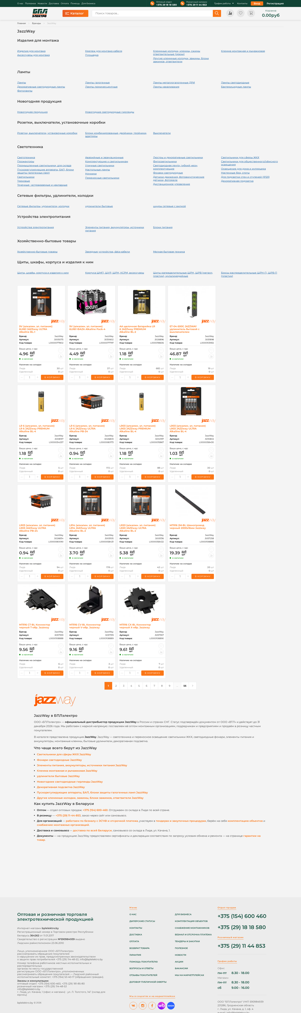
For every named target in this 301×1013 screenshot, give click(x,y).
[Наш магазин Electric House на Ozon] (171, 1006)
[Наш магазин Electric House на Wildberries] (161, 1006)
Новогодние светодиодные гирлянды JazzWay (70, 781)
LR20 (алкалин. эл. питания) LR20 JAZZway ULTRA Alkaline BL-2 (137, 528)
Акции (179, 962)
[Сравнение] (230, 13)
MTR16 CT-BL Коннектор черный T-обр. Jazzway (34, 626)
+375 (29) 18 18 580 (242, 927)
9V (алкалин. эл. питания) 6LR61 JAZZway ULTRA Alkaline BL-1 (35, 329)
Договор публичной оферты (148, 982)
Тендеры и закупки (187, 941)
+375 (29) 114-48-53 (67, 959)
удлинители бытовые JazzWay (58, 776)
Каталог (77, 13)
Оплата (65, 3)
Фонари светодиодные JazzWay (59, 760)
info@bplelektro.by (91, 959)
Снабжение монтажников (192, 928)
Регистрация (275, 3)
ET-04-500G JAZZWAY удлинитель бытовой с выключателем (184, 329)
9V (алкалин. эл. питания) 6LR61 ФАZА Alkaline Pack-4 (87, 328)
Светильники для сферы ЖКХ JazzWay (64, 754)
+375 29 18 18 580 (166, 4)
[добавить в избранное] (60, 350)
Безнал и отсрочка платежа (193, 934)
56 (184, 685)
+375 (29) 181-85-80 (73, 983)
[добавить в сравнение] (60, 356)
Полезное (30, 3)
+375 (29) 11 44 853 (241, 946)
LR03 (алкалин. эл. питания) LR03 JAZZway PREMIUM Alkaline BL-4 (137, 428)
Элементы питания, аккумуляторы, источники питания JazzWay (82, 765)
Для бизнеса (88, 3)
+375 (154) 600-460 (95, 810)
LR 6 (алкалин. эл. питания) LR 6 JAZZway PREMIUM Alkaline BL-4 (37, 428)
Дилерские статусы (142, 921)
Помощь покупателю (143, 962)
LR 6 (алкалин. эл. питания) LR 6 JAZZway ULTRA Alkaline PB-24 (87, 428)
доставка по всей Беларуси (92, 830)
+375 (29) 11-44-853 (68, 815)
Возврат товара (139, 948)
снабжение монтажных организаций (63, 824)
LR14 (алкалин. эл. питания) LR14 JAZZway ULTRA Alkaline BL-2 (87, 528)
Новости (42, 3)
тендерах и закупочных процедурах (181, 820)
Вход (257, 3)
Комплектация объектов (191, 921)
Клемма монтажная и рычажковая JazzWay (67, 770)
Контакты (242, 3)
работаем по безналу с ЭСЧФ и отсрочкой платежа (102, 820)
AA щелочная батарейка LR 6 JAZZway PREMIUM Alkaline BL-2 (137, 329)
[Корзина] (251, 13)
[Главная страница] (40, 13)
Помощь (75, 3)
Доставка (54, 3)
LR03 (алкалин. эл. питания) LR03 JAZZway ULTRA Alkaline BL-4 (188, 428)
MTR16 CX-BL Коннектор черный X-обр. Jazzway (135, 626)
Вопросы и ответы (141, 968)
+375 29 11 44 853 (196, 4)
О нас (20, 3)
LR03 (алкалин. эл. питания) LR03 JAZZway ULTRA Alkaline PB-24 (37, 528)
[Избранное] (241, 13)
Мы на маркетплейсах (189, 975)
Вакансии (181, 968)
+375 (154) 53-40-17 (63, 977)
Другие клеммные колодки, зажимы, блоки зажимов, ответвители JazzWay (90, 797)
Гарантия (135, 955)
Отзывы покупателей (143, 975)
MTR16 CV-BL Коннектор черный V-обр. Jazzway (85, 626)
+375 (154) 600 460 (242, 916)
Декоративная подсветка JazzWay (61, 787)
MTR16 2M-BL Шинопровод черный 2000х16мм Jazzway (188, 526)
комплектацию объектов (245, 820)
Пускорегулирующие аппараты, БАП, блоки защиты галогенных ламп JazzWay (92, 792)
